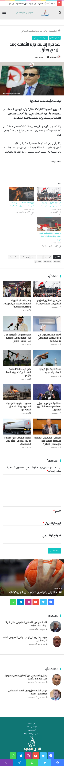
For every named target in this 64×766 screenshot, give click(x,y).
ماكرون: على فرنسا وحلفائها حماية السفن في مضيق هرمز (30, 590)
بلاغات (39, 257)
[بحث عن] (60, 14)
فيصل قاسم (41, 698)
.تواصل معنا (32, 726)
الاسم (57, 511)
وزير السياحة (47, 261)
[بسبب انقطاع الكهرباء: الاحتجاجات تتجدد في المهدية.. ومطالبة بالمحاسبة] (17, 289)
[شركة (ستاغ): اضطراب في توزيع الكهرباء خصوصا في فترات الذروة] (47, 323)
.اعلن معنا (32, 730)
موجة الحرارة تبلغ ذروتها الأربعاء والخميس (50, 370)
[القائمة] (4, 14)
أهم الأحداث (43, 38)
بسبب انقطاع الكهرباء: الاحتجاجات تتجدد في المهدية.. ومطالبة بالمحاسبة (17, 303)
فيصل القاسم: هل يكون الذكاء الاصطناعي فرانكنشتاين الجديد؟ (27, 692)
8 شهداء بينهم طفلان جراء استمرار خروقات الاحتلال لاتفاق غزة (18, 406)
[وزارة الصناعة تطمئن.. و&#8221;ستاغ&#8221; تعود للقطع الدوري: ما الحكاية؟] (21, 194)
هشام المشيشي (13, 257)
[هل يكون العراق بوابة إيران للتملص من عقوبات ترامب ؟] (49, 194)
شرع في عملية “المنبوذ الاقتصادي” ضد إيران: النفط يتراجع (18, 372)
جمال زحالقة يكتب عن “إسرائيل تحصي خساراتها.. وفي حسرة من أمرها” (25, 677)
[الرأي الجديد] (32, 12)
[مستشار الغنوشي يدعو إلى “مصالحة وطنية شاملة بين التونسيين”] (47, 392)
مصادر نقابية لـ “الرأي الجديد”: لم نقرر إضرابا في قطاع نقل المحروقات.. (17, 441)
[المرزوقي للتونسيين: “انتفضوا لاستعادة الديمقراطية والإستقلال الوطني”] (47, 426)
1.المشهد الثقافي (29, 31)
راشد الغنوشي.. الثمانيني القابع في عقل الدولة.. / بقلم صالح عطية (25, 624)
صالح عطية (42, 629)
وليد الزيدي (38, 261)
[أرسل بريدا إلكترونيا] (48, 57)
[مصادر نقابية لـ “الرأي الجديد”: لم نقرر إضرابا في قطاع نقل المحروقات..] (17, 426)
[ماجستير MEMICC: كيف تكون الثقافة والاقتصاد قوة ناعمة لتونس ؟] (49, 224)
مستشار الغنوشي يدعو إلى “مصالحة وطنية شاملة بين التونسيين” (49, 406)
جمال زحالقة (41, 683)
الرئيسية (53, 31)
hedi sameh (41, 644)
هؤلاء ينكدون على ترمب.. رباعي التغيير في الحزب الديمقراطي (25, 639)
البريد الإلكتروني (52, 523)
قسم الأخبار (53, 57)
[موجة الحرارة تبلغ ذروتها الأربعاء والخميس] (47, 358)
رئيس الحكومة (25, 257)
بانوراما (43, 31)
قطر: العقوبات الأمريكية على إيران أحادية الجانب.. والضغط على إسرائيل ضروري (17, 337)
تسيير (33, 257)
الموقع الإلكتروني (52, 535)
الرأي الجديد (47, 257)
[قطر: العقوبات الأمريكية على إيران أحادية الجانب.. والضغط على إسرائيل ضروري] (17, 323)
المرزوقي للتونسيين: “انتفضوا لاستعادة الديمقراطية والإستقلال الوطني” (47, 441)
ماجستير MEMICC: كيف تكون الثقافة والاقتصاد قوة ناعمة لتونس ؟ (50, 236)
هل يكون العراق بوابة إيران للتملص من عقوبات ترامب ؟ (48, 302)
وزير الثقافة (57, 261)
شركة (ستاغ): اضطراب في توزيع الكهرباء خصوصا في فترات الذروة (28, 3)
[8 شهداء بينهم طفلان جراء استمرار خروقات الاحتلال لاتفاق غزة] (17, 392)
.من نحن (32, 723)
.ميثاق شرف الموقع (32, 733)
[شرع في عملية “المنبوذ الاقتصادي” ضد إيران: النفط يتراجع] (17, 358)
